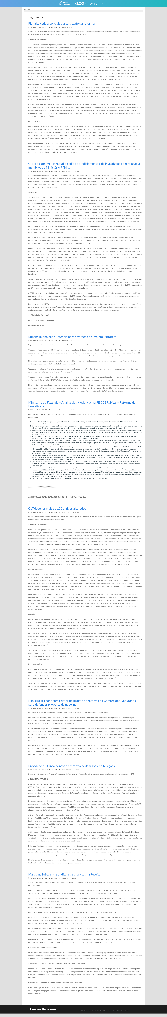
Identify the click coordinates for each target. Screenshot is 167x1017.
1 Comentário (64, 27)
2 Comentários (64, 878)
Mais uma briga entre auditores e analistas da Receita (64, 874)
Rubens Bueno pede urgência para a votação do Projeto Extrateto (72, 337)
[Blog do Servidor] (90, 3)
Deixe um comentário (66, 171)
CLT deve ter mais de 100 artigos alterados (57, 508)
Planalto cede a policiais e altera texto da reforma (61, 23)
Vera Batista (54, 27)
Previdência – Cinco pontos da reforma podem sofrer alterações (71, 766)
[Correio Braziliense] (65, 3)
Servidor (73, 27)
